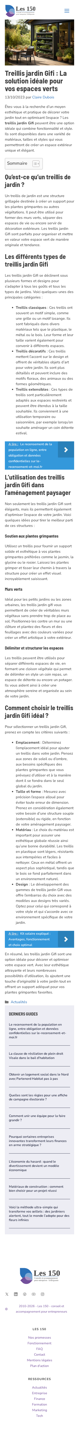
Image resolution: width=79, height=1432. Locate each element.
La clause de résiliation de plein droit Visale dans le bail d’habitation (36, 1055)
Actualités (19, 1002)
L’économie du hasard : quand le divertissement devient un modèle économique (34, 1165)
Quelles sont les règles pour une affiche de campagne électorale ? (38, 1097)
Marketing (39, 1410)
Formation (39, 1404)
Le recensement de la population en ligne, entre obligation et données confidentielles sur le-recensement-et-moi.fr (37, 1030)
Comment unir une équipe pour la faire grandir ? (37, 1118)
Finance (39, 1399)
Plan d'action (39, 1366)
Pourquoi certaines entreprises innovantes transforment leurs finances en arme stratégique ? (38, 1141)
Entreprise (39, 1393)
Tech (39, 1416)
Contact (39, 1354)
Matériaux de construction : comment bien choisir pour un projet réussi (36, 1188)
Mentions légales (39, 1360)
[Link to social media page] (7, 1294)
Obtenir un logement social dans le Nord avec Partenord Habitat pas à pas (38, 1076)
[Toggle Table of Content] (33, 163)
